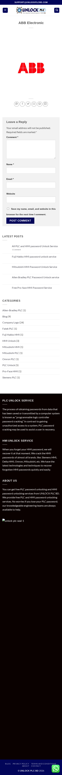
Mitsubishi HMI (11, 346)
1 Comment (20, 250)
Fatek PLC (8, 328)
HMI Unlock (9, 340)
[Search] (56, 10)
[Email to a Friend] (34, 104)
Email (10, 179)
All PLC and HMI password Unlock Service (35, 246)
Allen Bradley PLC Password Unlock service (35, 277)
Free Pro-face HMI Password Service (32, 287)
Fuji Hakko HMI (11, 334)
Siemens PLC (9, 377)
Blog (4, 316)
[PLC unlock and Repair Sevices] (31, 10)
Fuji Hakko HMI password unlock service (34, 256)
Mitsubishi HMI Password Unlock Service (34, 266)
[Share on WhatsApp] (16, 104)
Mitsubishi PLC (10, 352)
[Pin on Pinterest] (39, 104)
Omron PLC (8, 359)
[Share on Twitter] (28, 104)
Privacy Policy (21, 764)
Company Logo (10, 322)
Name (10, 164)
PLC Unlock (8, 365)
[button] (5, 10)
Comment (12, 137)
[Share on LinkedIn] (45, 104)
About (25, 766)
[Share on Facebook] (22, 104)
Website (10, 193)
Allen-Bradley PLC (12, 310)
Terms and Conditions (43, 764)
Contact (36, 766)
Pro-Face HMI (10, 371)
